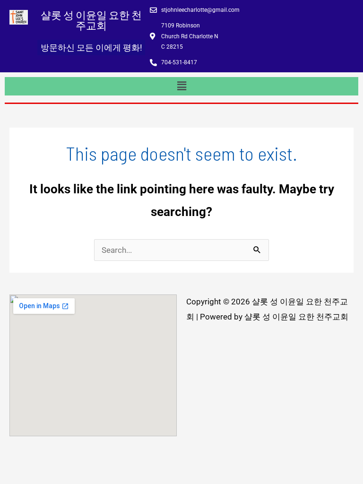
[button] (181, 86)
